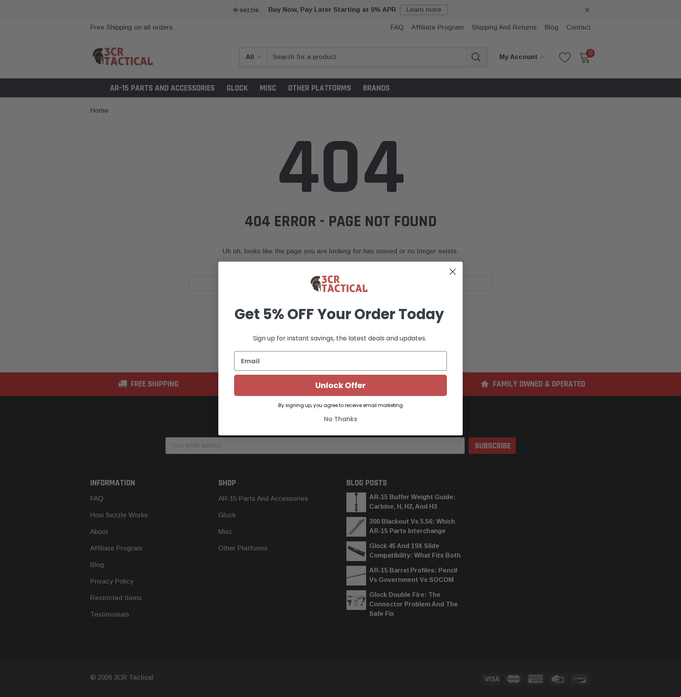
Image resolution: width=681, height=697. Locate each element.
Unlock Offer (340, 385)
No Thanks (340, 419)
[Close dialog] (453, 272)
